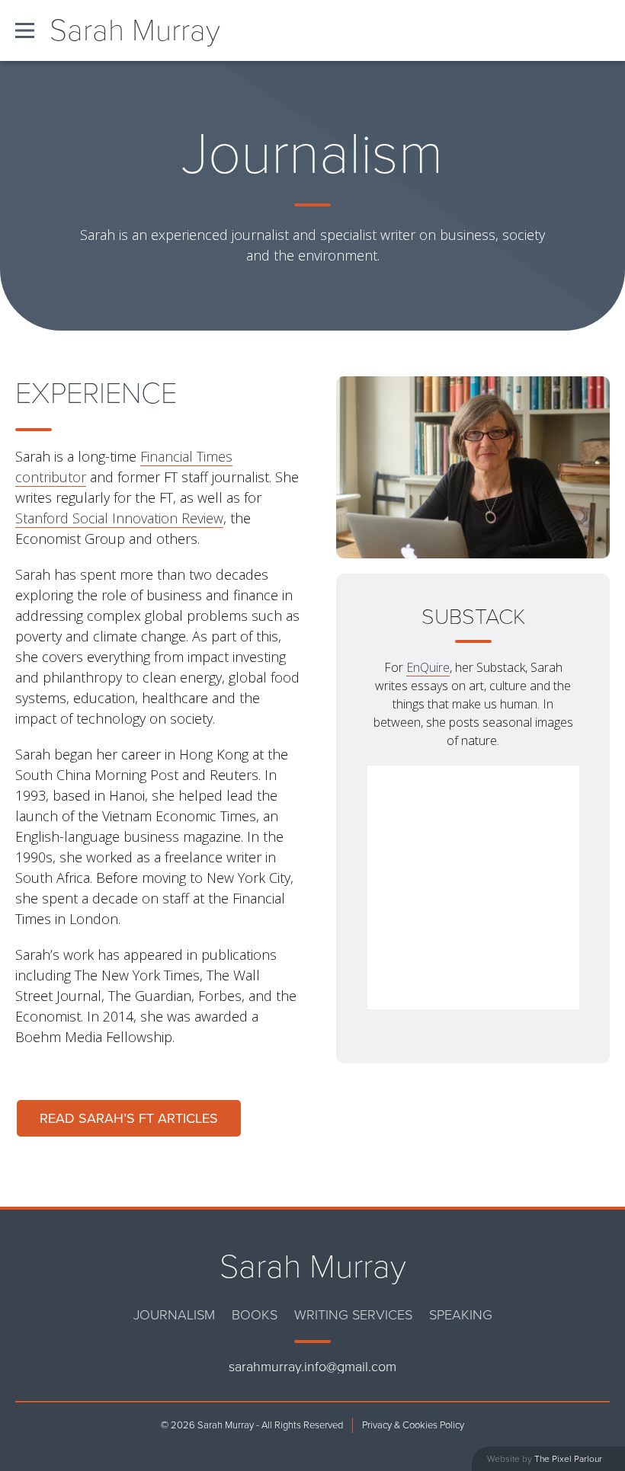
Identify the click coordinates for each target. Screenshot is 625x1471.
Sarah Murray (135, 30)
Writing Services (353, 1314)
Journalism (174, 1314)
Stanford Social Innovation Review (119, 518)
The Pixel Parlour (568, 1458)
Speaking (460, 1314)
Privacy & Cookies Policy (413, 1425)
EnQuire (428, 667)
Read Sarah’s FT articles (129, 1118)
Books (254, 1314)
